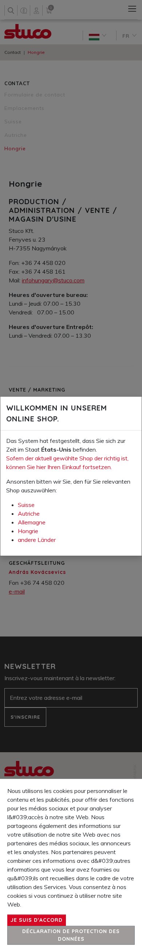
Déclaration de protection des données (71, 935)
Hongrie (28, 531)
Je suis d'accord (37, 920)
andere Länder (37, 539)
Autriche (29, 513)
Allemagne (32, 522)
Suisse (26, 504)
